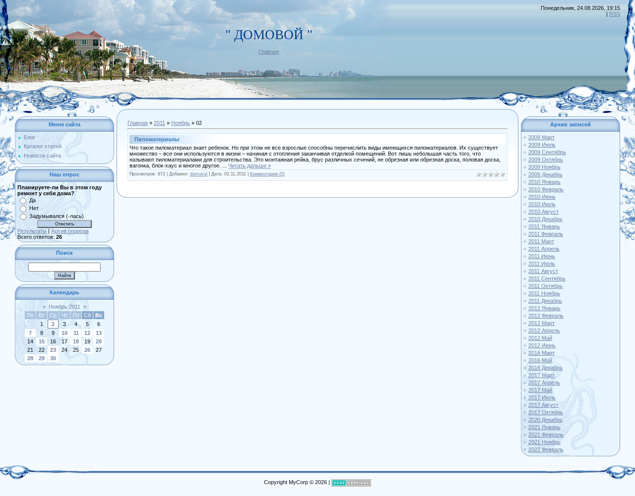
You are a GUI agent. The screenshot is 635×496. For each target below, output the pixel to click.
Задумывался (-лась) (56, 216)
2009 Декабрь (545, 174)
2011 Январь (544, 226)
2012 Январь (544, 308)
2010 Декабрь (545, 219)
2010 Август (543, 212)
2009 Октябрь (545, 160)
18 (76, 341)
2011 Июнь (541, 256)
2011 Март (541, 241)
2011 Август (543, 271)
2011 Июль (541, 264)
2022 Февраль (546, 449)
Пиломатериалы (156, 139)
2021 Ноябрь (544, 442)
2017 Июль (542, 397)
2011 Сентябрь (547, 278)
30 (53, 358)
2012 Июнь (542, 345)
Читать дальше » (249, 165)
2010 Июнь (542, 197)
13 (99, 333)
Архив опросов (70, 231)
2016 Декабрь (545, 368)
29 (42, 358)
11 (76, 333)
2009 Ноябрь (544, 167)
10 (64, 333)
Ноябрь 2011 (64, 307)
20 (99, 341)
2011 (159, 123)
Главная (268, 52)
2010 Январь (544, 182)
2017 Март (541, 375)
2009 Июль (542, 145)
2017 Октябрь (545, 412)
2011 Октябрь (545, 286)
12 (87, 333)
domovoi (198, 173)
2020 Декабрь (545, 420)
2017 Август (543, 405)
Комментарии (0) (267, 173)
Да (32, 200)
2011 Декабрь (545, 301)
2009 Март (541, 137)
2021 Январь (544, 427)
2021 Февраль (546, 435)
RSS (614, 14)
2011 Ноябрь (544, 293)
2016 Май (540, 360)
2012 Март (541, 323)
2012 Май (540, 338)
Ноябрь (180, 123)
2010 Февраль (546, 189)
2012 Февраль (546, 316)
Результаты (32, 231)
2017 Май (540, 390)
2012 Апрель (544, 330)
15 (42, 341)
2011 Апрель (544, 249)
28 (30, 358)
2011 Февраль (545, 234)
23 (53, 350)
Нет (34, 208)
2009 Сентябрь (547, 152)
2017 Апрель (544, 383)
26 (87, 350)
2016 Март (541, 353)
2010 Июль (542, 204)
